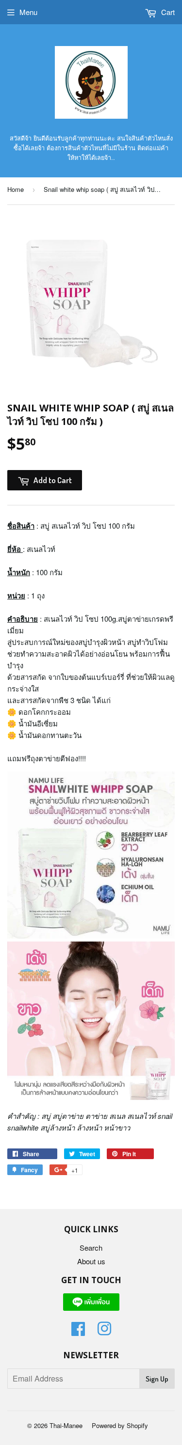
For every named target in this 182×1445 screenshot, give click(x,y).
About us (91, 1261)
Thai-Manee (66, 1425)
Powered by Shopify (120, 1425)
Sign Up (157, 1378)
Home (15, 189)
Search (91, 1247)
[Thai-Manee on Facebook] (78, 1331)
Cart (167, 12)
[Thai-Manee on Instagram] (104, 1331)
